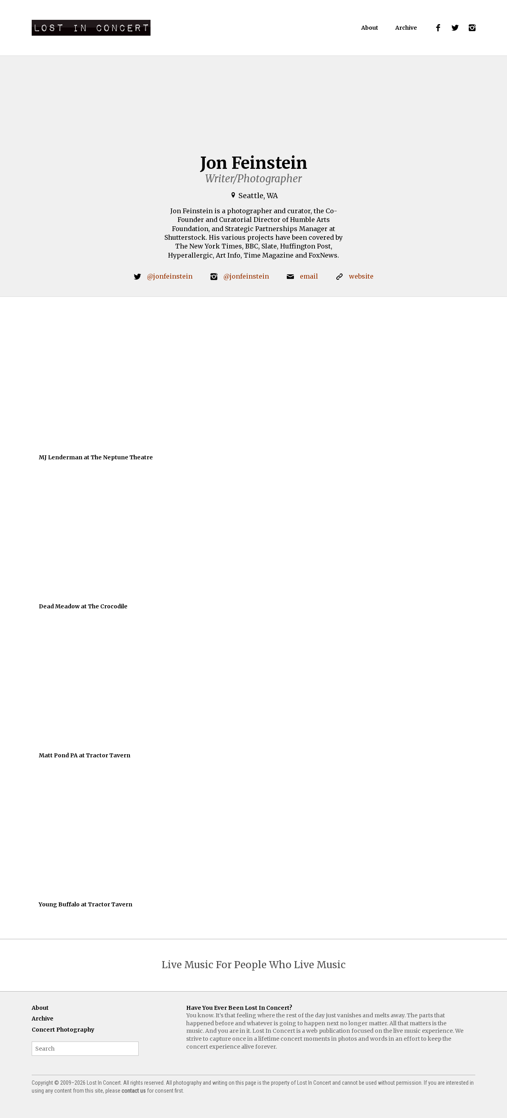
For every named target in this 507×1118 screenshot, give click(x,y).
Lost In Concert (91, 28)
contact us (134, 1090)
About (369, 28)
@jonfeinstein (170, 276)
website (361, 276)
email (309, 276)
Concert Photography (63, 1029)
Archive (406, 28)
